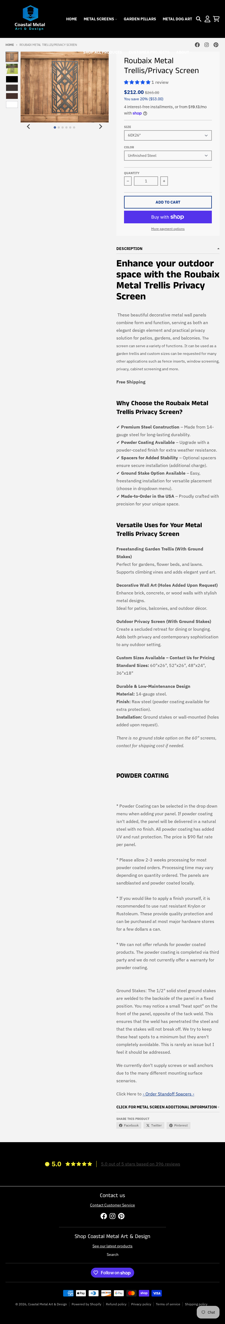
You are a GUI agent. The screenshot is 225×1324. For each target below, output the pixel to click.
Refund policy (116, 1304)
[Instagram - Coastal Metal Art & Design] (206, 44)
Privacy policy (141, 1304)
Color (129, 147)
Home (9, 45)
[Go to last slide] (29, 126)
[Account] (207, 19)
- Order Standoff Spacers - (168, 1094)
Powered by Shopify (86, 1304)
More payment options (168, 229)
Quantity (131, 173)
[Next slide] (100, 126)
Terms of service (168, 1304)
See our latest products (112, 1246)
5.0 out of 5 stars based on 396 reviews (140, 1164)
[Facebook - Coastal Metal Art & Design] (197, 44)
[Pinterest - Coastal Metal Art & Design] (216, 44)
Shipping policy (196, 1304)
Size (127, 127)
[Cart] (216, 19)
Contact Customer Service (112, 1205)
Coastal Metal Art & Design (47, 1304)
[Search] (198, 19)
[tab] (55, 127)
